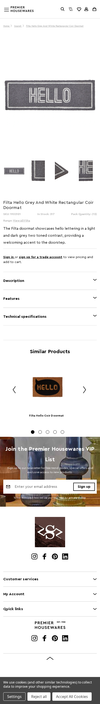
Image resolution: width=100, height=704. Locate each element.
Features (11, 299)
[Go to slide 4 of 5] (55, 432)
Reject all (39, 696)
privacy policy (77, 498)
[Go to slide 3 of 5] (47, 432)
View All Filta (21, 220)
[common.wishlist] (79, 9)
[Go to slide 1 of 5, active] (32, 432)
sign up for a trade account (40, 257)
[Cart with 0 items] (94, 9)
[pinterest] (55, 557)
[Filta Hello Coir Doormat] (47, 387)
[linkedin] (65, 557)
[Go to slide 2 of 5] (40, 432)
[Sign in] (86, 9)
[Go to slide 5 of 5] (62, 432)
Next (82, 390)
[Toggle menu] (11, 14)
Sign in (9, 257)
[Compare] (70, 9)
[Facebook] (45, 557)
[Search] (62, 9)
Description (13, 281)
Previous (12, 390)
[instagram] (34, 557)
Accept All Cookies (72, 696)
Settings (14, 696)
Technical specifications (25, 316)
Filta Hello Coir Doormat (46, 415)
